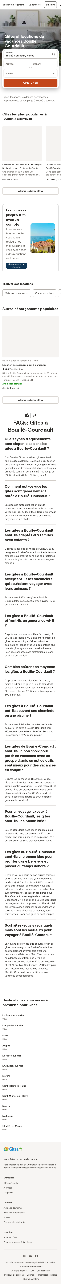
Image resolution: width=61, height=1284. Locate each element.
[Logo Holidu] (13, 1148)
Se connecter (35, 4)
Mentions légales (19, 1270)
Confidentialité (43, 1270)
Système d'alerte (31, 1279)
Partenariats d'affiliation (15, 1222)
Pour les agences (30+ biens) (18, 1242)
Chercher (30, 82)
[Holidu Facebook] (36, 1256)
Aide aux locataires (13, 1208)
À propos (8, 1187)
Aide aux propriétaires (14, 1212)
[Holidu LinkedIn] (30, 1256)
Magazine (8, 1192)
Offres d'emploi (11, 1183)
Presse (7, 1217)
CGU (31, 1270)
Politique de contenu (14, 1275)
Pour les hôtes (10, 1237)
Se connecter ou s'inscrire (16, 265)
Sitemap (31, 1275)
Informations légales (47, 1275)
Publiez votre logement (13, 4)
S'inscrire (50, 4)
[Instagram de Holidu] (24, 1256)
